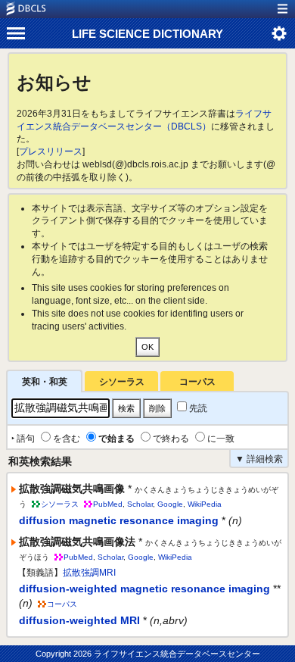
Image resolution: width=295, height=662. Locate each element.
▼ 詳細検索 (259, 459)
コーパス (197, 381)
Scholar (140, 504)
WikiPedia (205, 504)
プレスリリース (50, 151)
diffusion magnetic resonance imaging (119, 520)
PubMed (108, 504)
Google (170, 504)
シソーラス (121, 381)
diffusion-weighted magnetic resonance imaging (144, 588)
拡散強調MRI (89, 572)
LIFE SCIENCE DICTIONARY (147, 33)
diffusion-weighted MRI (79, 620)
